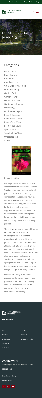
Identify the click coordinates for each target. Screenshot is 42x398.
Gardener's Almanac (13, 104)
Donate (11, 2)
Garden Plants (11, 96)
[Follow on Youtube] (13, 386)
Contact (18, 2)
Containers (9, 78)
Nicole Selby (9, 43)
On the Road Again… (13, 111)
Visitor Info (6, 339)
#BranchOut (10, 71)
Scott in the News (12, 125)
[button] (37, 12)
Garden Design (11, 93)
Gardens (5, 335)
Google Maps (7, 380)
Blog (25, 2)
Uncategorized (11, 136)
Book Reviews (10, 75)
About (4, 330)
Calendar (5, 343)
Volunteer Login (34, 2)
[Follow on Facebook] (4, 386)
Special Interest (11, 129)
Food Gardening (11, 89)
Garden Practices (12, 100)
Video (7, 140)
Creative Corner (11, 82)
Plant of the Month (13, 118)
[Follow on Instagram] (8, 386)
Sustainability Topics (13, 133)
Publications (6, 348)
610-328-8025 (7, 369)
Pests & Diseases (12, 115)
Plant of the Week (12, 122)
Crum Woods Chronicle (15, 85)
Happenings (10, 107)
